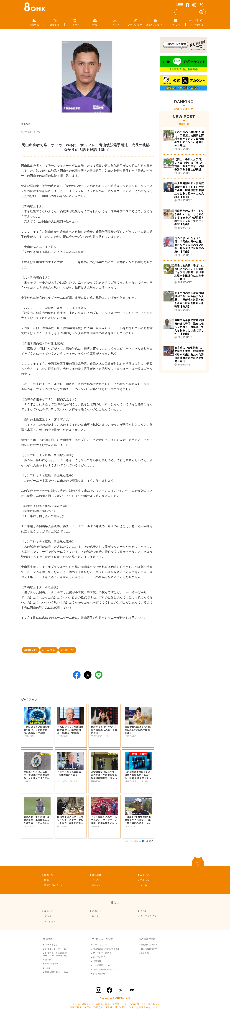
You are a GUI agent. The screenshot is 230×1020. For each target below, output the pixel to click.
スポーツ (68, 650)
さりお (143, 885)
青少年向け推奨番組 (106, 949)
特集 (46, 880)
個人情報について (149, 949)
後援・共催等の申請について (106, 969)
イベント (97, 880)
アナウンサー (147, 880)
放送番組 (97, 875)
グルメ (47, 916)
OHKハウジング (100, 945)
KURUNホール (52, 964)
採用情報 (97, 961)
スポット (97, 911)
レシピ (95, 916)
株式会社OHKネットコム (56, 972)
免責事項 (145, 953)
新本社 (48, 960)
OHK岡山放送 (51, 945)
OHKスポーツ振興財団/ (55, 954)
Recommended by (133, 841)
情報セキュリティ (149, 945)
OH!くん (96, 885)
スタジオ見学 (99, 957)
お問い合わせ (99, 973)
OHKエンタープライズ (55, 949)
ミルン (48, 968)
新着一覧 (49, 875)
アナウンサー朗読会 (102, 953)
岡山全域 (31, 650)
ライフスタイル (148, 916)
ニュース (145, 875)
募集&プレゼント (53, 885)
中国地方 (50, 650)
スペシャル (50, 921)
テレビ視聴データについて (105, 965)
